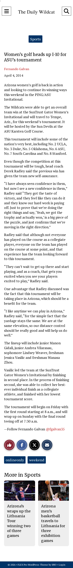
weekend (36, 459)
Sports (35, 39)
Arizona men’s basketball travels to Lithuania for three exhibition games (53, 523)
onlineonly (15, 459)
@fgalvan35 (55, 429)
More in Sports (22, 475)
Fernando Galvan (16, 69)
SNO (54, 564)
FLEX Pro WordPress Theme (33, 564)
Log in (62, 564)
